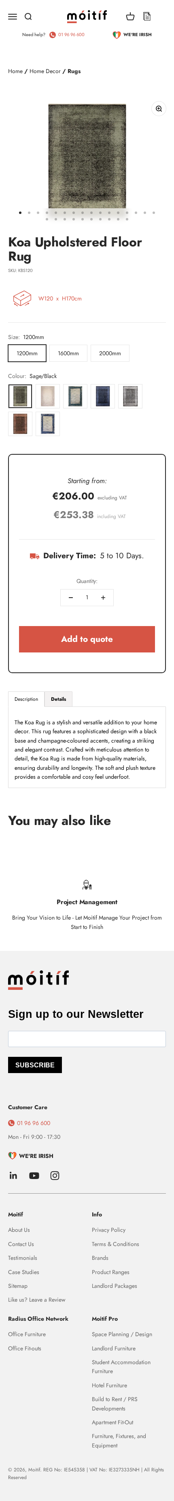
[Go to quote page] (147, 16)
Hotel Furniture (109, 1385)
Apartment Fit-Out (112, 1422)
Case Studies (23, 1272)
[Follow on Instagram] (54, 1175)
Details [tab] (58, 699)
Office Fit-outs (24, 1348)
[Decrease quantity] (71, 598)
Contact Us (21, 1244)
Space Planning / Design (122, 1334)
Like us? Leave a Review (37, 1300)
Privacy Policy (108, 1230)
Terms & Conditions (115, 1244)
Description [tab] (26, 699)
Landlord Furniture (114, 1348)
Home (15, 71)
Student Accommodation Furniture (121, 1366)
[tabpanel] (87, 747)
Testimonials (22, 1258)
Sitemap (18, 1286)
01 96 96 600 (71, 34)
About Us (19, 1230)
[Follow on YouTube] (34, 1175)
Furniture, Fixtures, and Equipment (119, 1440)
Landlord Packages (114, 1286)
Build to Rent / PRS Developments (115, 1403)
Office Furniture (27, 1334)
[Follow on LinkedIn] (13, 1175)
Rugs (74, 71)
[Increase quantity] (103, 598)
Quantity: (87, 581)
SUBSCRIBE (35, 1065)
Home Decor (45, 71)
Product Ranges (110, 1272)
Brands (100, 1258)
